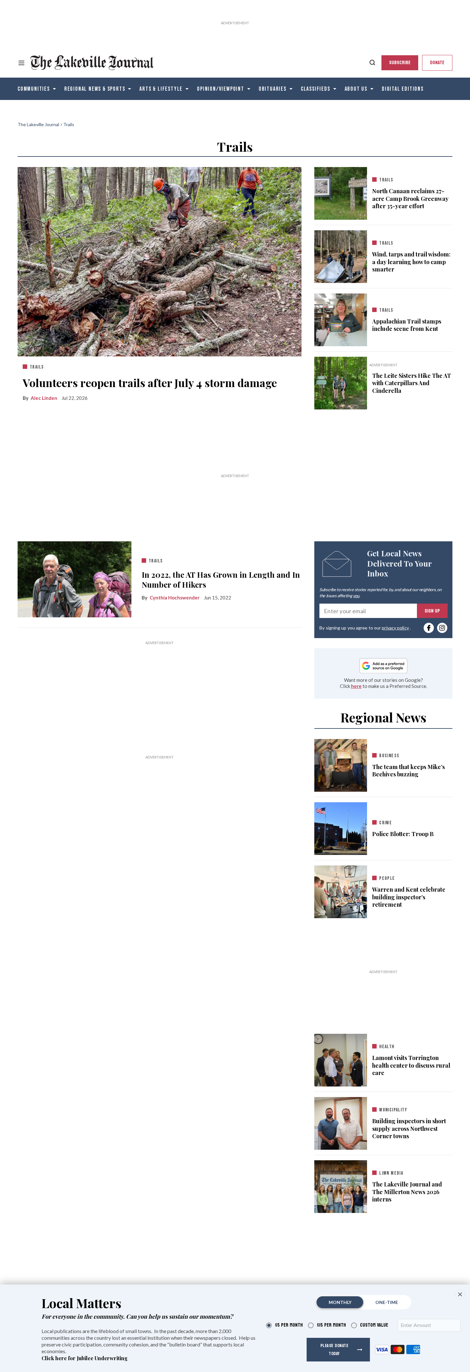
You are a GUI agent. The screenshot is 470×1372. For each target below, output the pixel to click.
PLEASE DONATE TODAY (334, 1350)
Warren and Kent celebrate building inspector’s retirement (408, 897)
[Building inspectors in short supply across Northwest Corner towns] (340, 1122)
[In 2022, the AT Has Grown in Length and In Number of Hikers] (74, 579)
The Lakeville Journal (38, 124)
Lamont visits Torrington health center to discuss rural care (411, 1065)
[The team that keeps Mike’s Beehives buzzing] (340, 764)
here (356, 686)
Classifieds (315, 89)
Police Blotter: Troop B (403, 834)
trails (37, 367)
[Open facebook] (429, 628)
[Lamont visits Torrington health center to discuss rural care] (340, 1059)
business (389, 756)
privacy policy (395, 627)
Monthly (340, 1302)
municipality (393, 1110)
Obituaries (272, 89)
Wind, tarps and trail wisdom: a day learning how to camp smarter (411, 262)
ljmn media (391, 1173)
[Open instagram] (442, 628)
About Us (356, 89)
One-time (386, 1302)
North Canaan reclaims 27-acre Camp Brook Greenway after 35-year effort (410, 198)
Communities (34, 89)
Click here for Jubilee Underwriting (85, 1358)
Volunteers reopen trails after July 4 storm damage (150, 382)
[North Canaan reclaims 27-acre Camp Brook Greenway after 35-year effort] (340, 192)
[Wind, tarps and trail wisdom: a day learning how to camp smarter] (340, 255)
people (387, 878)
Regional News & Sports (94, 89)
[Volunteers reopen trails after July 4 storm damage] (160, 260)
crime (385, 823)
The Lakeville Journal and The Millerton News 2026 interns (407, 1192)
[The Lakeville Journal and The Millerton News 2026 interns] (340, 1185)
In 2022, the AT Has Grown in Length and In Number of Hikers (221, 579)
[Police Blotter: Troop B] (340, 827)
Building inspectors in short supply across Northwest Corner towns (409, 1128)
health (386, 1047)
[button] (460, 1294)
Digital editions (403, 89)
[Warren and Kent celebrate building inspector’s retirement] (340, 890)
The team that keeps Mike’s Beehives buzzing (408, 770)
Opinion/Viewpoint (220, 89)
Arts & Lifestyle (161, 89)
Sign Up (432, 610)
